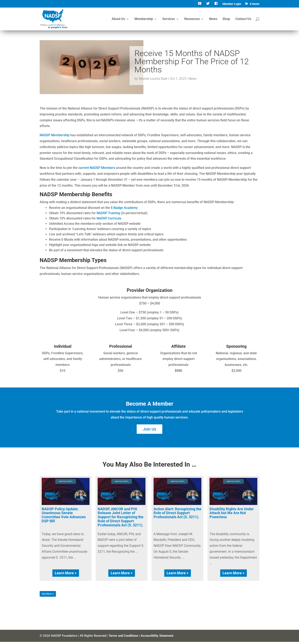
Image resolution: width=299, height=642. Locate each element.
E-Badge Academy (124, 208)
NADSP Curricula (109, 218)
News (213, 19)
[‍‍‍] (216, 5)
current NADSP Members (96, 168)
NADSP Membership (55, 135)
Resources (192, 19)
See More (47, 593)
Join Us (149, 429)
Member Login (232, 4)
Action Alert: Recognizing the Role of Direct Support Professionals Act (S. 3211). (177, 513)
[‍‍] (200, 5)
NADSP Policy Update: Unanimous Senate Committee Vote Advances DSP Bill (64, 515)
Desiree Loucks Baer (153, 79)
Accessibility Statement (157, 636)
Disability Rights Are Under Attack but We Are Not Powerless (232, 513)
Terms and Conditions (123, 636)
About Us (118, 19)
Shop (226, 19)
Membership (143, 19)
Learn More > (65, 573)
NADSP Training (108, 213)
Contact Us (243, 19)
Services (168, 19)
